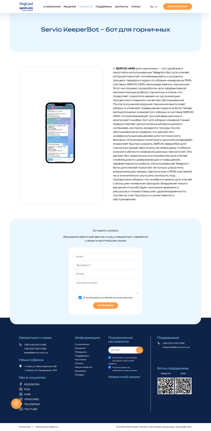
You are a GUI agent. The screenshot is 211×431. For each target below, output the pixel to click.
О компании (52, 6)
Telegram (166, 373)
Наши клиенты (83, 367)
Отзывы (79, 374)
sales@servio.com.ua (36, 352)
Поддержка (104, 6)
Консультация (178, 6)
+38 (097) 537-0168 (35, 348)
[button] (16, 404)
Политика (24, 427)
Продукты (86, 6)
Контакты (121, 6)
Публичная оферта (46, 427)
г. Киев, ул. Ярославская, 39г (40, 366)
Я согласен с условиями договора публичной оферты (122, 361)
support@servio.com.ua (176, 347)
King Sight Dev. (184, 427)
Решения (70, 6)
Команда (80, 371)
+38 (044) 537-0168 (35, 344)
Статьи (135, 6)
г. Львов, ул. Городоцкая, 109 (40, 370)
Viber (183, 373)
